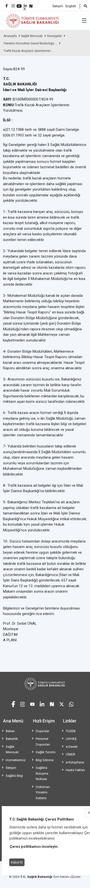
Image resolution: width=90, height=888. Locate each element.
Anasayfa (10, 36)
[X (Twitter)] (24, 7)
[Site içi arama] (83, 6)
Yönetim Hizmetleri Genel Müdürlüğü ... (30, 43)
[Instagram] (13, 4)
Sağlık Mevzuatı (32, 36)
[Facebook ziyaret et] (13, 703)
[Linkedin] (25, 4)
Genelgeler (54, 36)
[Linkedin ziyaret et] (42, 703)
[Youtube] (19, 4)
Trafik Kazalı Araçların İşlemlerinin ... (29, 51)
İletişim (57, 6)
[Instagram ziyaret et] (22, 703)
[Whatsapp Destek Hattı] (71, 703)
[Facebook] (7, 4)
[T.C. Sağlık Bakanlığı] (45, 683)
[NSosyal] (31, 4)
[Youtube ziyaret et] (32, 703)
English (71, 6)
